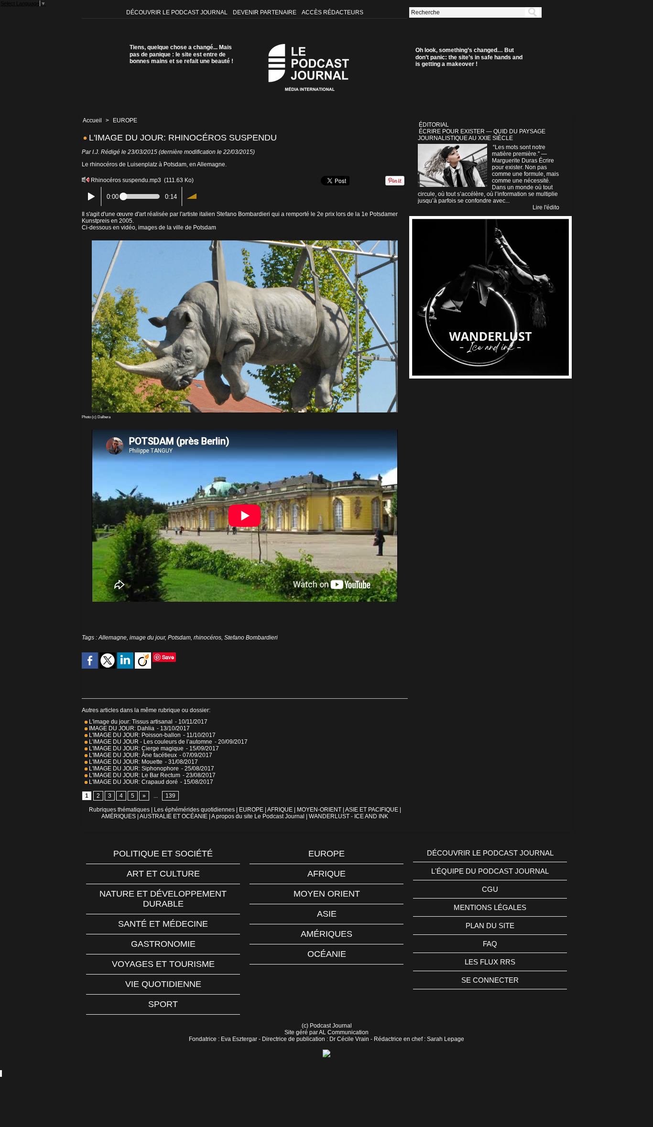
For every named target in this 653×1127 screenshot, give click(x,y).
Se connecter (490, 980)
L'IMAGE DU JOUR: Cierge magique (135, 748)
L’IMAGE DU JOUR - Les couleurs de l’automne (149, 741)
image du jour (147, 637)
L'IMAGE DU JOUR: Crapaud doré (132, 782)
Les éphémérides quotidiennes (194, 809)
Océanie (326, 954)
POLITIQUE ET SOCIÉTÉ (163, 853)
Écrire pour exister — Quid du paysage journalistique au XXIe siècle (481, 134)
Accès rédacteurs (332, 12)
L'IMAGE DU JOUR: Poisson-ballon (134, 735)
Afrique (326, 873)
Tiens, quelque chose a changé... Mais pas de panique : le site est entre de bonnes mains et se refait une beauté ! (181, 54)
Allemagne (112, 637)
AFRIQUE (280, 809)
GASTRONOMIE (163, 944)
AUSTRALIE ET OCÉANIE (173, 816)
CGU (490, 889)
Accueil (92, 120)
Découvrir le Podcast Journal (177, 12)
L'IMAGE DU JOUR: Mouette (125, 762)
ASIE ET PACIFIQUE (371, 809)
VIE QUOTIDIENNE (163, 984)
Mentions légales (490, 907)
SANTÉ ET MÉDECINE (163, 924)
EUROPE (125, 120)
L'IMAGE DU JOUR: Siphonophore (133, 768)
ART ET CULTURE (163, 873)
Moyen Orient (327, 894)
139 (170, 795)
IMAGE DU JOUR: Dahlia (120, 728)
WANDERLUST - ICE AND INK (348, 816)
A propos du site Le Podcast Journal (258, 816)
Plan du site (490, 925)
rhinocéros (207, 637)
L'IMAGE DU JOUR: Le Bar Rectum (133, 775)
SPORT (163, 1004)
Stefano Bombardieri (251, 637)
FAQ (490, 944)
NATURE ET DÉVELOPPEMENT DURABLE (163, 899)
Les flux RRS (490, 962)
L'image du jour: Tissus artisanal (130, 721)
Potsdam (179, 637)
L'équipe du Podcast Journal (490, 871)
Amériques (326, 934)
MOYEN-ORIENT (319, 809)
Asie (327, 914)
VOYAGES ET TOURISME (163, 964)
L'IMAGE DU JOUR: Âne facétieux (132, 755)
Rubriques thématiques (119, 809)
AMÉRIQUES (118, 816)
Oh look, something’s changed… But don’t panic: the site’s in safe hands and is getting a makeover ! (468, 57)
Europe (326, 853)
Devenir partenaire (265, 12)
